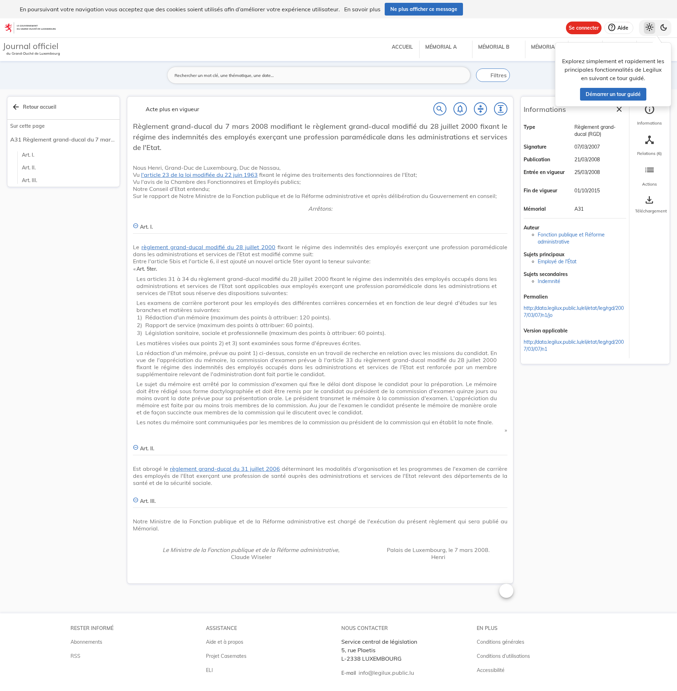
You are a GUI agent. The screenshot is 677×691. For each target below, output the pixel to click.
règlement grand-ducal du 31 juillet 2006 (225, 468)
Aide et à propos (224, 642)
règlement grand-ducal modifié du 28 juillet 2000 (208, 247)
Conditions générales (500, 642)
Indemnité (549, 281)
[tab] (649, 114)
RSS (75, 656)
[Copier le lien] (557, 297)
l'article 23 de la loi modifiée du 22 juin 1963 (199, 174)
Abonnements (86, 642)
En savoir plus (362, 9)
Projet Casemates (226, 656)
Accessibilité (491, 670)
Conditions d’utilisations (503, 656)
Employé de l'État (557, 261)
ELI (209, 670)
